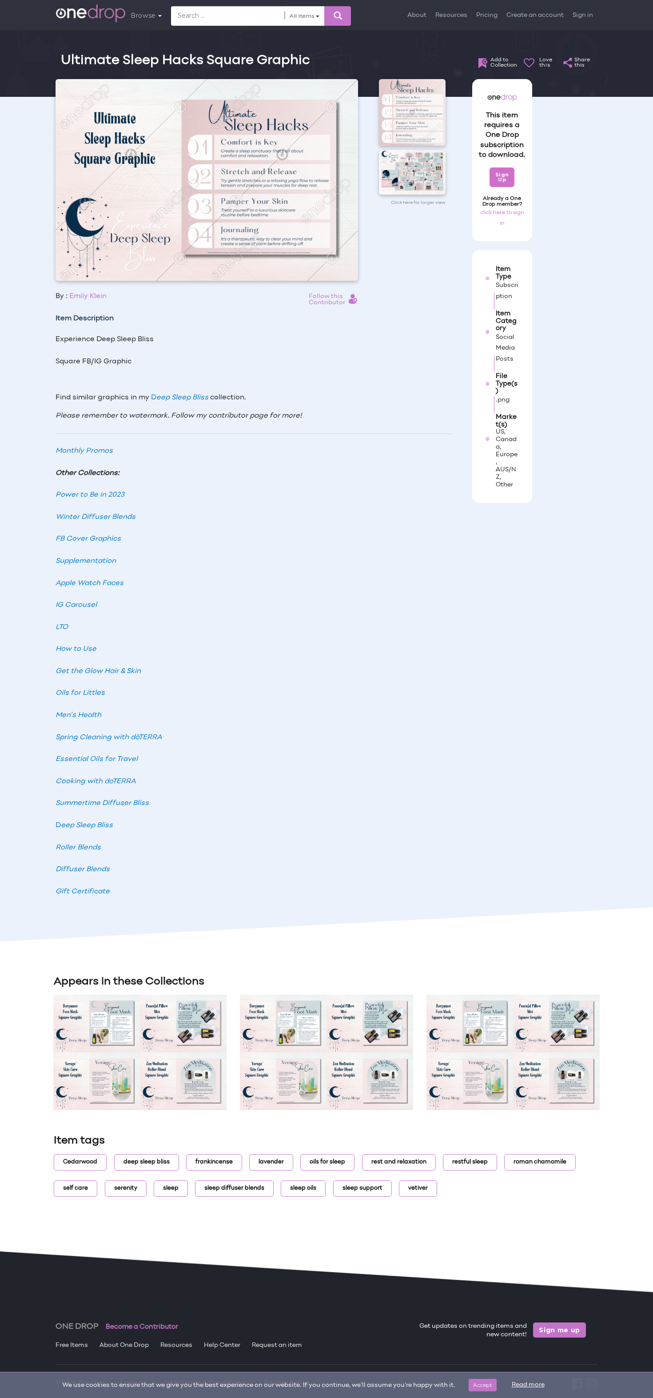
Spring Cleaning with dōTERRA (109, 737)
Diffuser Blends (83, 869)
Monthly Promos (84, 450)
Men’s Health (78, 715)
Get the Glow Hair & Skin (98, 671)
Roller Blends (78, 847)
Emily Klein (88, 296)
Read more (528, 1385)
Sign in (583, 15)
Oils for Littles (80, 693)
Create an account (535, 15)
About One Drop (124, 1345)
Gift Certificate (83, 891)
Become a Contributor (142, 1327)
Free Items (72, 1345)
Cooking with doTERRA (95, 781)
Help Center (222, 1345)
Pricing (487, 15)
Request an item (277, 1345)
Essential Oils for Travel (97, 759)
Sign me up (559, 1330)
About (416, 15)
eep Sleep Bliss (182, 397)
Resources (451, 15)
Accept (482, 1385)
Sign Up (502, 177)
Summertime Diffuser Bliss (102, 803)
